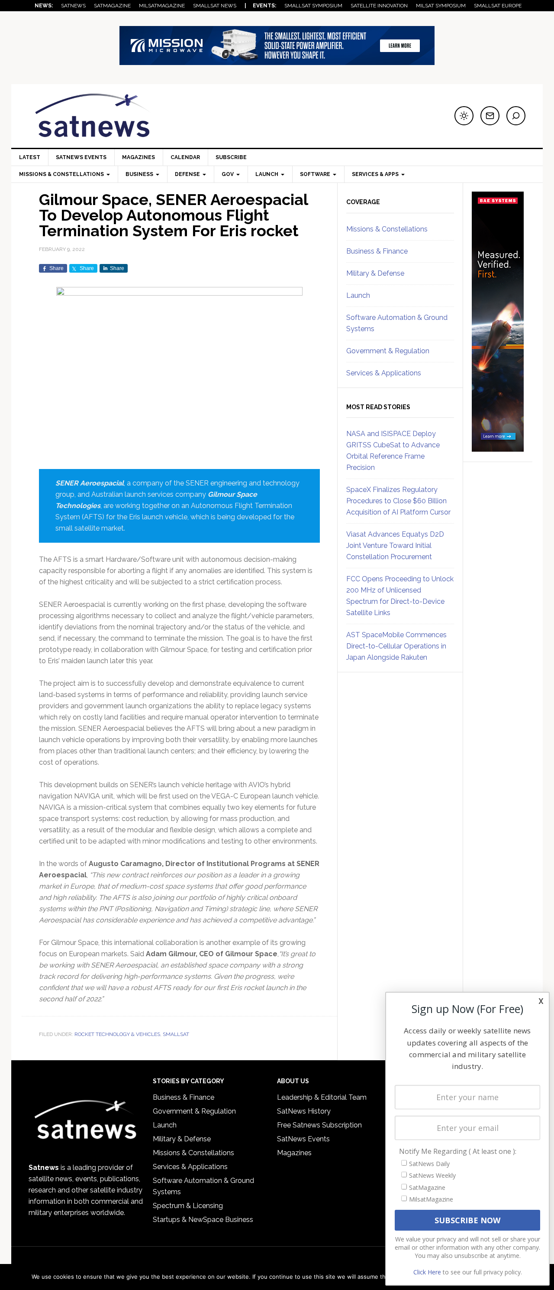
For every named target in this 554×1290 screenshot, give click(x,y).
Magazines (138, 157)
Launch (358, 295)
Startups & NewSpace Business (203, 1219)
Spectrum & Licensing (188, 1206)
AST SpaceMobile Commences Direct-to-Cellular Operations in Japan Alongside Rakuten (396, 646)
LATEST (29, 157)
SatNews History (304, 1111)
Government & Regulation (387, 351)
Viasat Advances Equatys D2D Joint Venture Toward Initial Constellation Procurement (395, 545)
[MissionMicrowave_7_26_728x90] (277, 61)
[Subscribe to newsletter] (489, 115)
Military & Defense (375, 273)
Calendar (185, 157)
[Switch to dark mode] (463, 115)
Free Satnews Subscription (319, 1125)
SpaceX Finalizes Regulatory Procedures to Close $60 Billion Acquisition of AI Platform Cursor (398, 500)
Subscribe (231, 157)
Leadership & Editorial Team (322, 1097)
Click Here (427, 1272)
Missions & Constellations (387, 229)
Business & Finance (377, 251)
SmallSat (176, 1034)
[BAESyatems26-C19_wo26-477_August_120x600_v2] (498, 447)
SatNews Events (81, 157)
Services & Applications (383, 373)
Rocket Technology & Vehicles (117, 1034)
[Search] (515, 115)
